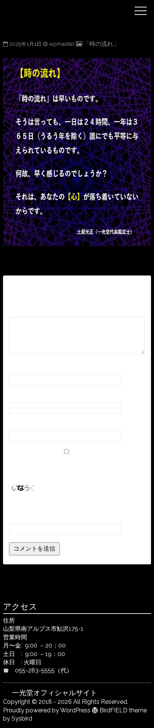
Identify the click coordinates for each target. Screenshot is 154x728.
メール (20, 395)
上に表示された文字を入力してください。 (66, 506)
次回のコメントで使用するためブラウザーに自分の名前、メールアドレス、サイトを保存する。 (75, 467)
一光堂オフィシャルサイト (71, 5)
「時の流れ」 (101, 43)
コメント (23, 309)
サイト (18, 423)
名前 (17, 367)
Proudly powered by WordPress (46, 710)
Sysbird (22, 718)
